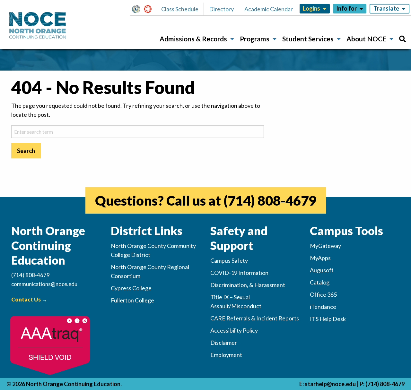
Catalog (319, 282)
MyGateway (139, 9)
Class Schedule (179, 9)
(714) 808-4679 (269, 200)
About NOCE (366, 39)
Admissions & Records (193, 39)
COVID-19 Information (239, 272)
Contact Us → (29, 299)
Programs (254, 39)
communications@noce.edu (44, 284)
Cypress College (131, 288)
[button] (138, 9)
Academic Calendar (268, 9)
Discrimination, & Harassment (247, 284)
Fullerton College (132, 300)
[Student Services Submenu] (338, 39)
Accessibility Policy (234, 330)
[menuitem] (194, 39)
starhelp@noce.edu (330, 383)
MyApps (320, 257)
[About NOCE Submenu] (391, 39)
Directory (221, 9)
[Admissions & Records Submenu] (232, 39)
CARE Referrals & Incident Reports (254, 318)
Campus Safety (229, 260)
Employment (226, 354)
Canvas (150, 9)
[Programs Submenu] (274, 39)
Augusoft (322, 270)
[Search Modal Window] (402, 39)
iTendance (323, 306)
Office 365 (323, 294)
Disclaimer (223, 342)
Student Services (308, 39)
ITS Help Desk (328, 318)
